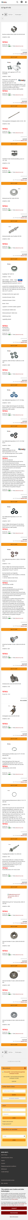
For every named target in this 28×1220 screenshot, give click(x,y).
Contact (3, 1163)
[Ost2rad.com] (3, 2)
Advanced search (14, 1098)
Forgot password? (6, 1124)
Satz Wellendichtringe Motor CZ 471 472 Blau (13, 400)
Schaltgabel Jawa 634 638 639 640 (10, 716)
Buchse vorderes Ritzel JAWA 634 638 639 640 (13, 34)
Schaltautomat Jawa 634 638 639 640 (11, 683)
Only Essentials (14, 1212)
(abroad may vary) (19, 46)
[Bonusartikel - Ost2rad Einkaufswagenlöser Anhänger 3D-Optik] (14, 1072)
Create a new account (7, 1121)
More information (14, 1216)
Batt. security (4, 1183)
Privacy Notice (15, 1199)
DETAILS (4, 42)
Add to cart (14, 57)
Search (14, 1094)
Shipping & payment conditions (8, 1166)
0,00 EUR (14, 1081)
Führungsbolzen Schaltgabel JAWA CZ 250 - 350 (14, 121)
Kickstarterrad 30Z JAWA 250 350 (10, 198)
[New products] (25, 1068)
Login (14, 1118)
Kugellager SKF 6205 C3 (8, 274)
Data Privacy (4, 1154)
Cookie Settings (5, 1171)
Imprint (3, 1160)
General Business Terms (7, 1157)
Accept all (14, 1208)
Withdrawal (4, 1169)
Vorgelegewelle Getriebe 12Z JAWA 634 (11, 854)
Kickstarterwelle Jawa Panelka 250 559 (11, 236)
